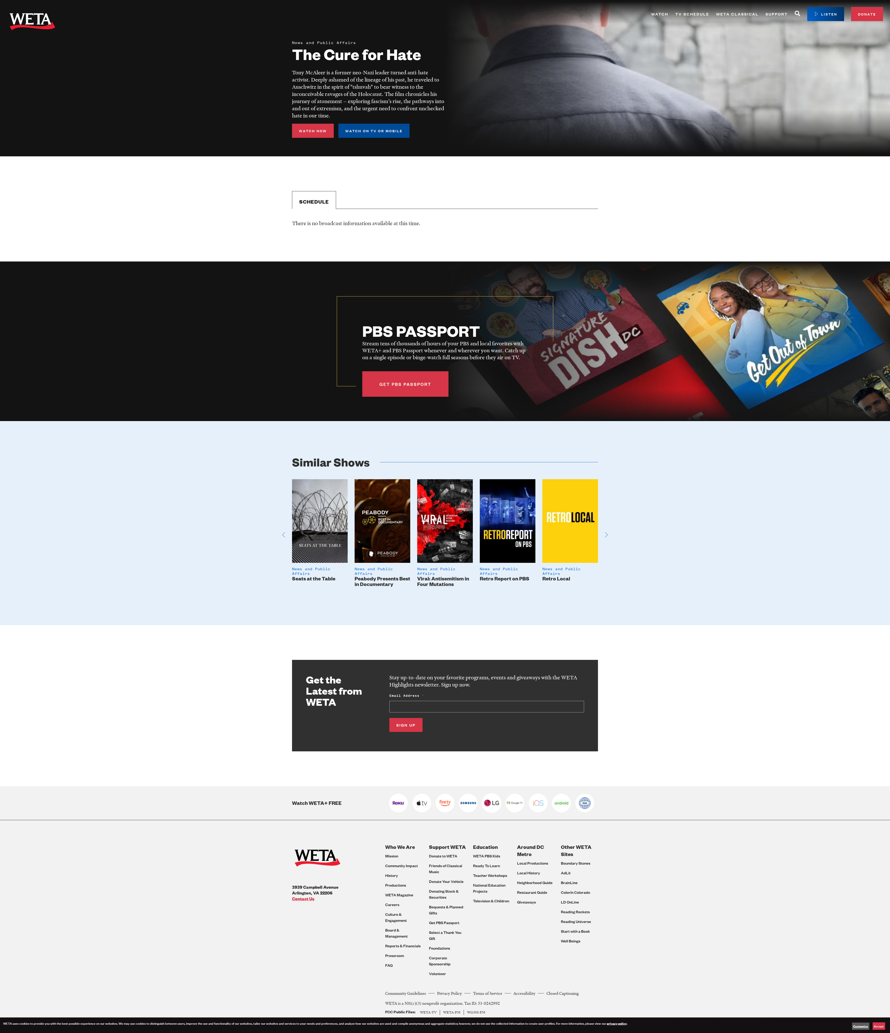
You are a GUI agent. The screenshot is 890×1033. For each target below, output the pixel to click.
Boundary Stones (575, 863)
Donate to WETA (443, 856)
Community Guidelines (405, 993)
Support (777, 14)
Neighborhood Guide (535, 882)
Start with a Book (575, 931)
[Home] (32, 22)
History (391, 875)
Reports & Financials (403, 945)
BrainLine (569, 882)
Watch (659, 14)
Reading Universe (576, 921)
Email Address (404, 696)
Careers (392, 904)
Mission (391, 856)
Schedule (314, 201)
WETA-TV (428, 1012)
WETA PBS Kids (486, 856)
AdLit (566, 873)
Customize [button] (860, 1026)
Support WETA (447, 847)
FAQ (389, 965)
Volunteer (437, 973)
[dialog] (445, 1025)
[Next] (606, 535)
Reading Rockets (575, 911)
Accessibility (524, 993)
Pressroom (394, 955)
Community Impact (401, 865)
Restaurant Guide (532, 892)
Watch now (313, 130)
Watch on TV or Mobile (374, 130)
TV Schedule (692, 14)
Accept (879, 1026)
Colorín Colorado (575, 892)
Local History (528, 873)
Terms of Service (487, 993)
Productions (395, 885)
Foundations (439, 948)
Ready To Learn (486, 865)
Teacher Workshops (490, 875)
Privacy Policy (449, 993)
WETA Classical (737, 14)
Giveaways (526, 902)
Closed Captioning (563, 993)
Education (485, 847)
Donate (867, 14)
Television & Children (491, 901)
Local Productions (532, 863)
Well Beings (570, 941)
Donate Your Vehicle (446, 881)
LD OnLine (570, 902)
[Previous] (283, 535)
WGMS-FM (476, 1012)
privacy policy (617, 1023)
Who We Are (400, 847)
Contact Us (303, 898)
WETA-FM (452, 1012)
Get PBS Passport (444, 922)
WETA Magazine (399, 895)
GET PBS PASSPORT (405, 384)
